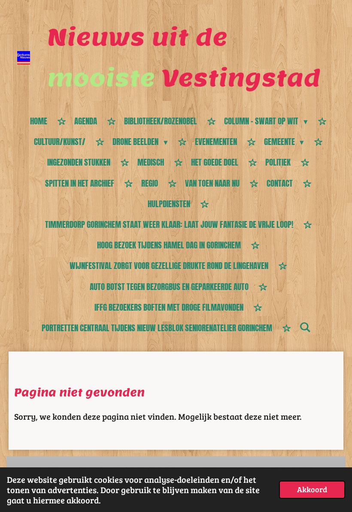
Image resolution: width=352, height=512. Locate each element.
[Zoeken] (305, 327)
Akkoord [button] (312, 489)
